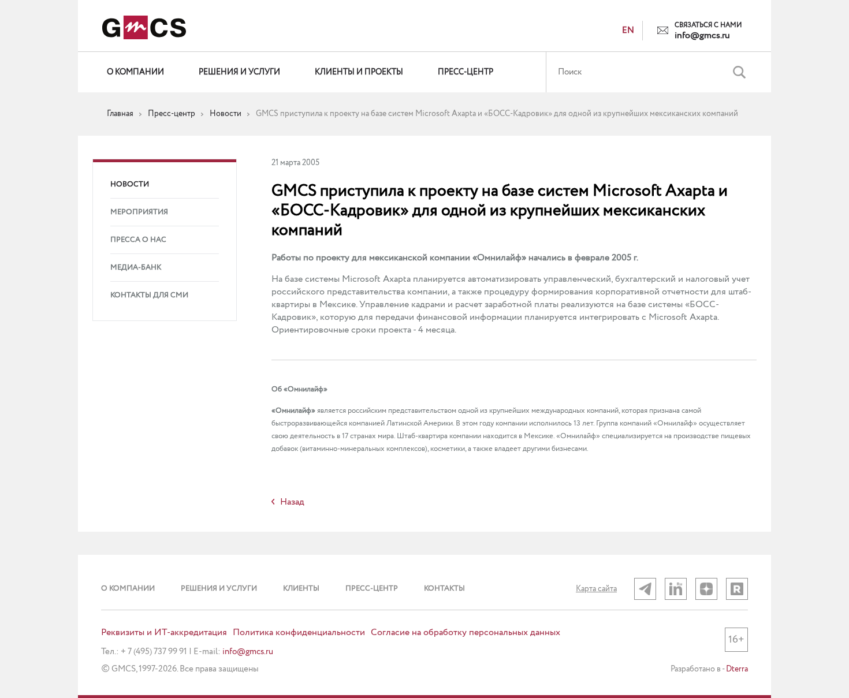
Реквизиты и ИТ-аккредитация (164, 632)
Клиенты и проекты (359, 72)
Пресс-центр (465, 72)
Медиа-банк (135, 268)
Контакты (444, 588)
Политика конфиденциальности (299, 632)
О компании (135, 72)
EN (628, 30)
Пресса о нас (138, 240)
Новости (129, 184)
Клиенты (301, 588)
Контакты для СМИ (149, 295)
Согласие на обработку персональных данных (465, 632)
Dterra (737, 669)
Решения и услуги (239, 72)
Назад (292, 502)
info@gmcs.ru (702, 35)
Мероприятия (139, 212)
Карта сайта (596, 589)
